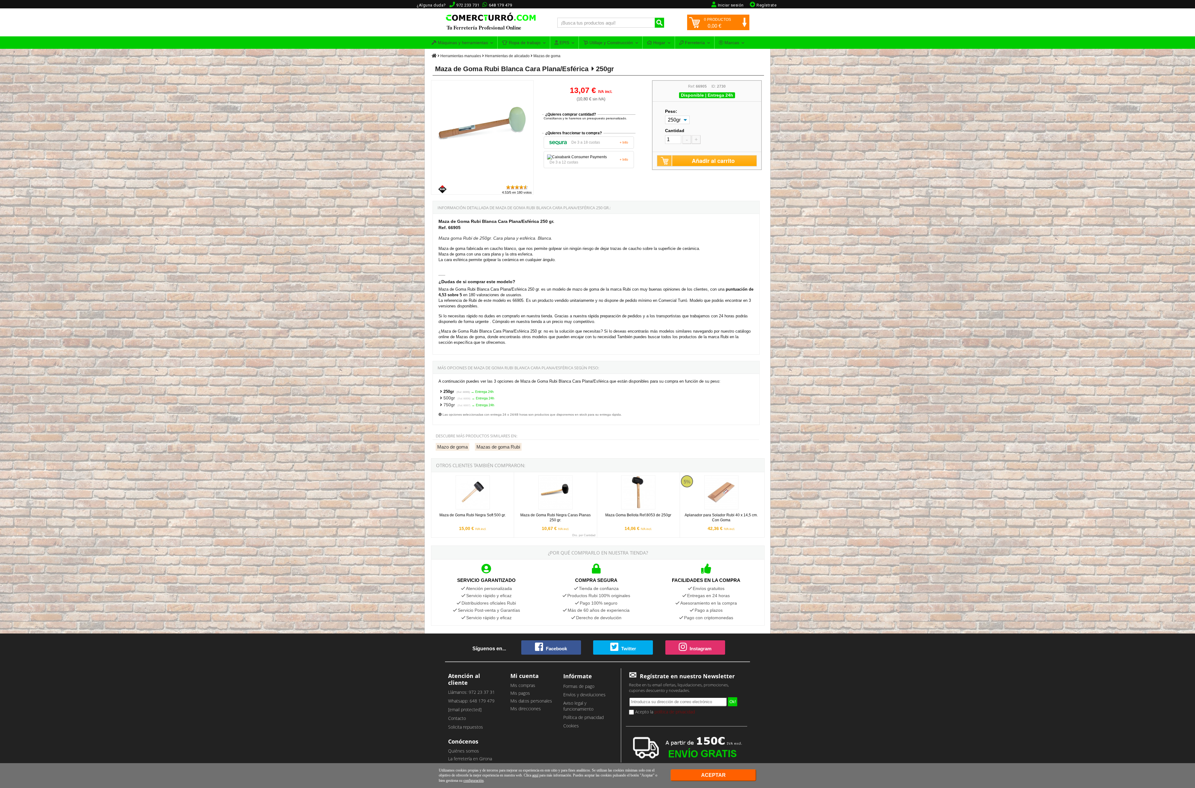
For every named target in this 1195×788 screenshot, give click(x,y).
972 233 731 (468, 5)
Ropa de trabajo (524, 42)
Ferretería (694, 42)
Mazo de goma (452, 446)
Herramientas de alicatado (507, 56)
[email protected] (464, 709)
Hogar (658, 42)
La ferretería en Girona (470, 759)
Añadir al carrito (713, 161)
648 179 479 (500, 5)
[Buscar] (659, 23)
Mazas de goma (546, 56)
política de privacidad (674, 712)
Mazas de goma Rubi (498, 446)
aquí (535, 775)
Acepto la (664, 712)
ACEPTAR (713, 775)
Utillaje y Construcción (610, 42)
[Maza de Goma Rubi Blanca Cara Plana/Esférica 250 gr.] (482, 181)
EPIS (563, 42)
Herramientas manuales (460, 56)
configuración (473, 780)
